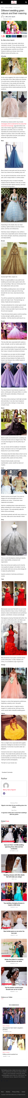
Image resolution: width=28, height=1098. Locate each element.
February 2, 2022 (14, 907)
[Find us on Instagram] (7, 1081)
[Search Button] (26, 2)
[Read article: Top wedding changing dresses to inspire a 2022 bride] (14, 891)
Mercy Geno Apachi (10, 16)
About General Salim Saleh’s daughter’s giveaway (13, 1028)
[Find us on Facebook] (1, 1081)
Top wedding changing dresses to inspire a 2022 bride (14, 904)
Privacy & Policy (15, 1091)
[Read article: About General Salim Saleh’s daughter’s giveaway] (14, 1016)
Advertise (8, 1091)
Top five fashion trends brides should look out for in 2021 (14, 988)
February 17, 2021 (14, 991)
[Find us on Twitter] (4, 1081)
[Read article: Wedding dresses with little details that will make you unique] (14, 863)
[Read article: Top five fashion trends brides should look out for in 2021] (14, 976)
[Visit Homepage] (14, 2)
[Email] (4, 793)
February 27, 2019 (7, 19)
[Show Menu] (2, 2)
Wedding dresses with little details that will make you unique (14, 876)
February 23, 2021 (14, 963)
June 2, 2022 (14, 879)
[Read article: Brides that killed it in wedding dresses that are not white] (14, 948)
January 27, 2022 (14, 935)
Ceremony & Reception (8, 841)
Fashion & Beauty (8, 7)
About (2, 1091)
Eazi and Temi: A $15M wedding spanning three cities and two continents (14, 847)
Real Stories (6, 1025)
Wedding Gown (17, 7)
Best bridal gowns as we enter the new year (14, 932)
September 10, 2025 (14, 850)
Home (2, 7)
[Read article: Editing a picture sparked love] (14, 1042)
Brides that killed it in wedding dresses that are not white (14, 960)
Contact (23, 1091)
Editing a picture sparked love (10, 1054)
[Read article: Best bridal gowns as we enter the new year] (14, 920)
